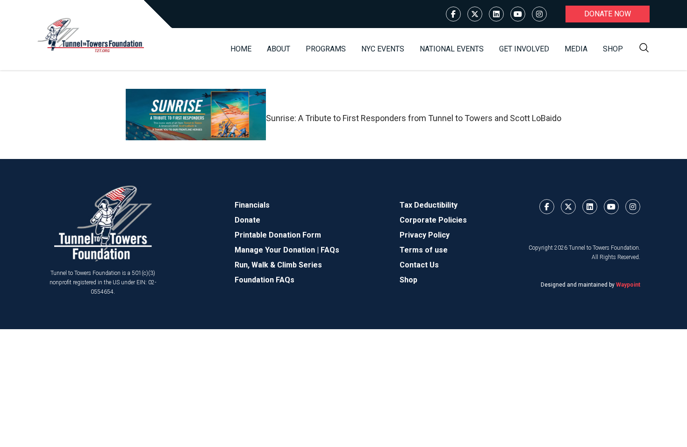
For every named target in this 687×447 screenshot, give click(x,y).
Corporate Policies (433, 220)
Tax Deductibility (429, 205)
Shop (613, 48)
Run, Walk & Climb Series (278, 264)
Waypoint (628, 284)
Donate (247, 220)
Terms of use (424, 249)
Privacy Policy (425, 235)
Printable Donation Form (278, 235)
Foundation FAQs (264, 279)
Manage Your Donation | (278, 249)
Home (240, 48)
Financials (252, 205)
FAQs (330, 249)
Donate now (607, 13)
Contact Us (419, 264)
